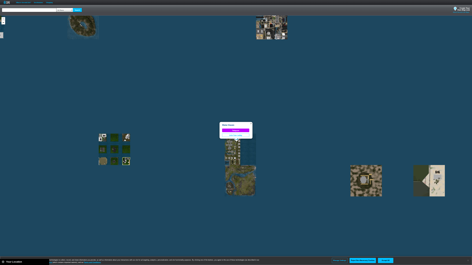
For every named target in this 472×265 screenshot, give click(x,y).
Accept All (386, 260)
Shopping (49, 2)
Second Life (8, 2)
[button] (251, 123)
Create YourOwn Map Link (463, 9)
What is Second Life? (23, 2)
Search (77, 10)
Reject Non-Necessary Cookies (363, 260)
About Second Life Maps (461, 12)
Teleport (235, 130)
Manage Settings (339, 260)
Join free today (235, 135)
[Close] (468, 260)
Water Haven (228, 125)
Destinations (38, 2)
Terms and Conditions (92, 262)
